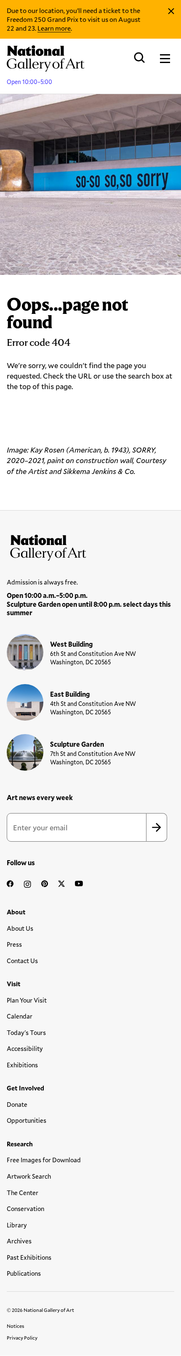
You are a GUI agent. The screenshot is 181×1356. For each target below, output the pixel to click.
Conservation (25, 1208)
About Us (20, 928)
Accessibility (25, 1048)
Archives (19, 1241)
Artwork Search (29, 1176)
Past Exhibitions (29, 1257)
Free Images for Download (44, 1160)
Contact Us (22, 960)
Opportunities (26, 1120)
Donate (17, 1104)
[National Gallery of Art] (90, 546)
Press (14, 944)
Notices (15, 1325)
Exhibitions (22, 1065)
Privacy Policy (22, 1337)
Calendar (19, 1016)
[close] (171, 11)
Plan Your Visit (27, 1000)
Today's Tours (26, 1032)
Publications (24, 1273)
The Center (22, 1192)
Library (17, 1225)
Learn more (54, 28)
